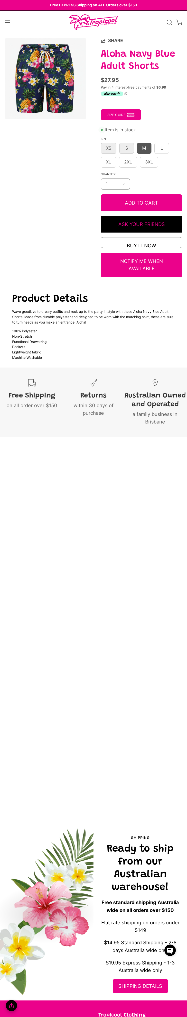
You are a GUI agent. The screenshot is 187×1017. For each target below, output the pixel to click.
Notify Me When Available (141, 265)
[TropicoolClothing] (93, 22)
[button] (169, 22)
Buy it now (141, 245)
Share (115, 40)
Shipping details (140, 986)
